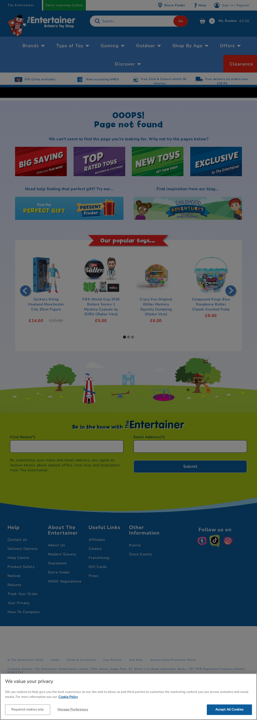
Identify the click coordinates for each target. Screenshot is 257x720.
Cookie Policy (68, 697)
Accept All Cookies (229, 709)
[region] (128, 696)
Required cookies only (27, 709)
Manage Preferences (72, 709)
